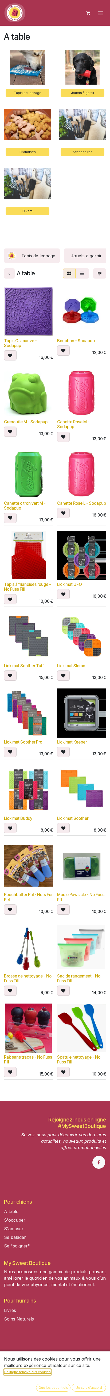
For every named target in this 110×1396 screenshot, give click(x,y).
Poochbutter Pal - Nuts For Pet (28, 897)
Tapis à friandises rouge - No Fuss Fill (27, 587)
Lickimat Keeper (72, 742)
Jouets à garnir (82, 93)
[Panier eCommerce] (87, 13)
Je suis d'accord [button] (89, 1388)
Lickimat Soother (72, 818)
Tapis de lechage (27, 93)
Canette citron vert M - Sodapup (25, 506)
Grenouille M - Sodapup (26, 421)
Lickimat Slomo (71, 665)
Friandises (27, 152)
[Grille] (69, 273)
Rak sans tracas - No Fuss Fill (28, 1060)
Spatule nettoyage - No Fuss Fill (78, 1060)
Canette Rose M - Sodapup (73, 424)
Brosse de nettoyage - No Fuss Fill (28, 978)
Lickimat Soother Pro (23, 742)
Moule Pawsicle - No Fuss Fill (80, 897)
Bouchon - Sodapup (76, 340)
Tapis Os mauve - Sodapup (20, 343)
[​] (4, 1327)
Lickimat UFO (69, 584)
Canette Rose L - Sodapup (81, 503)
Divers (27, 211)
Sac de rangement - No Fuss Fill (78, 978)
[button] (10, 355)
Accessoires (82, 152)
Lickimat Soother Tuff (24, 665)
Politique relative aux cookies (27, 1372)
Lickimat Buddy (18, 818)
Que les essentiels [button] (53, 1388)
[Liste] (82, 273)
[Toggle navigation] (100, 13)
